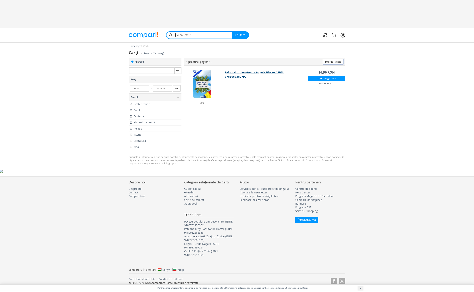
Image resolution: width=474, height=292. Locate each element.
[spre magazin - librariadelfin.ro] (205, 84)
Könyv (166, 269)
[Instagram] (342, 280)
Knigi (181, 269)
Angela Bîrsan (152, 53)
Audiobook (190, 203)
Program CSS (303, 207)
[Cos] (334, 35)
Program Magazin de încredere (314, 196)
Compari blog (137, 196)
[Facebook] (334, 280)
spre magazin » (326, 78)
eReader (189, 192)
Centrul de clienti (306, 188)
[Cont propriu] (343, 35)
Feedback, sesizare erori (255, 200)
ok (177, 70)
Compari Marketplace (308, 200)
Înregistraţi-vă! (307, 219)
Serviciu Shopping (306, 211)
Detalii (202, 102)
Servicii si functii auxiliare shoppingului (264, 188)
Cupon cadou (192, 188)
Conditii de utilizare (170, 279)
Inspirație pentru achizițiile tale (259, 196)
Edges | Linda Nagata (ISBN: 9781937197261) (201, 245)
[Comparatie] (325, 35)
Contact (133, 192)
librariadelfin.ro (326, 83)
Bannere (300, 203)
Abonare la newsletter (253, 192)
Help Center (302, 192)
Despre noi (135, 188)
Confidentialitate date (142, 279)
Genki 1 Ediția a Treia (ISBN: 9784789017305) (201, 253)
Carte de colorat (194, 200)
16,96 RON (326, 72)
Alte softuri (191, 196)
